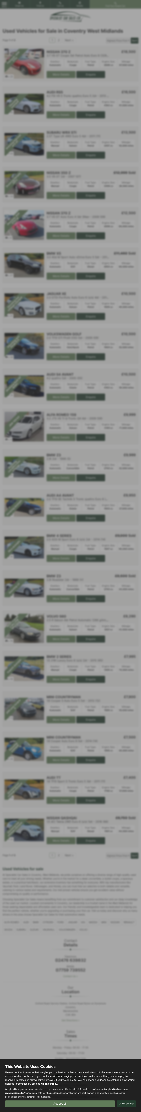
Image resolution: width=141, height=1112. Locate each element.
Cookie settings (126, 1103)
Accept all (60, 1103)
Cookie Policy (49, 1083)
